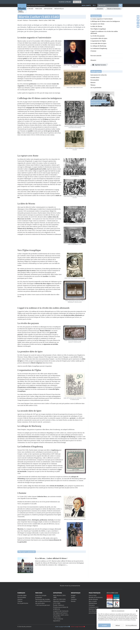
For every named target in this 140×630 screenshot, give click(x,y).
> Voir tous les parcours (42, 605)
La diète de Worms (96, 26)
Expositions (48, 9)
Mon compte (86, 5)
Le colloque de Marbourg (98, 46)
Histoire (93, 82)
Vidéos (73, 597)
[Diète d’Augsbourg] (75, 166)
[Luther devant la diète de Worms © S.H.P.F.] (75, 214)
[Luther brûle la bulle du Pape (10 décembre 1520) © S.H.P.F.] (75, 187)
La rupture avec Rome (97, 24)
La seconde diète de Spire (98, 43)
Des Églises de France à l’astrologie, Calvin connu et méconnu (60, 615)
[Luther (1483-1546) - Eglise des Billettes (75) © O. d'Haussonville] (75, 52)
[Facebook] (138, 16)
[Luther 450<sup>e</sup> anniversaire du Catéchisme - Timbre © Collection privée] (75, 385)
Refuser (118, 625)
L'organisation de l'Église (98, 41)
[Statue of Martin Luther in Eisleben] (75, 534)
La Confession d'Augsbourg (98, 48)
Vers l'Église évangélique (98, 29)
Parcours (38, 9)
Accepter (104, 625)
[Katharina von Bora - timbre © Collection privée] (75, 507)
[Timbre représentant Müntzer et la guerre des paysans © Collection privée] (75, 332)
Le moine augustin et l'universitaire (101, 19)
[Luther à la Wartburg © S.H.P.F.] (75, 235)
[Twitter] (138, 19)
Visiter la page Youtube (77, 626)
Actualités (100, 9)
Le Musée (30, 9)
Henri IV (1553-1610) (59, 599)
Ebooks (73, 601)
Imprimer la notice (100, 65)
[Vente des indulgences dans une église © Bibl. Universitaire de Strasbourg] (75, 113)
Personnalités (33, 20)
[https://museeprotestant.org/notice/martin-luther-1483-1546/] (102, 99)
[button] (137, 611)
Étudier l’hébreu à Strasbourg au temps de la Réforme (60, 607)
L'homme (93, 51)
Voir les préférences (131, 625)
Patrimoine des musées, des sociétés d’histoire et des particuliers (42, 601)
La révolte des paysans (97, 36)
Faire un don (77, 2)
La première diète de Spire (98, 38)
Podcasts (74, 599)
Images (73, 595)
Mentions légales (94, 609)
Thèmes (92, 85)
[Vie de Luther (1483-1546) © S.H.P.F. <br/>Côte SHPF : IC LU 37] (75, 78)
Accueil (20, 20)
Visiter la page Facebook (62, 626)
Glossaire (93, 60)
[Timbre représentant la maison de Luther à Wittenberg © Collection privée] (75, 290)
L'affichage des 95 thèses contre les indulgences (105, 21)
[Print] (138, 23)
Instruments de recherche (98, 75)
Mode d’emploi (93, 599)
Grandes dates (94, 77)
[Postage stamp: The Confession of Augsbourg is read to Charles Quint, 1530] (75, 461)
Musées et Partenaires (113, 9)
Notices (25, 20)
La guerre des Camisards (60, 611)
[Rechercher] (120, 5)
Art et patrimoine (95, 87)
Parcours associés (95, 55)
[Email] (138, 26)
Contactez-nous (93, 607)
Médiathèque (59, 9)
